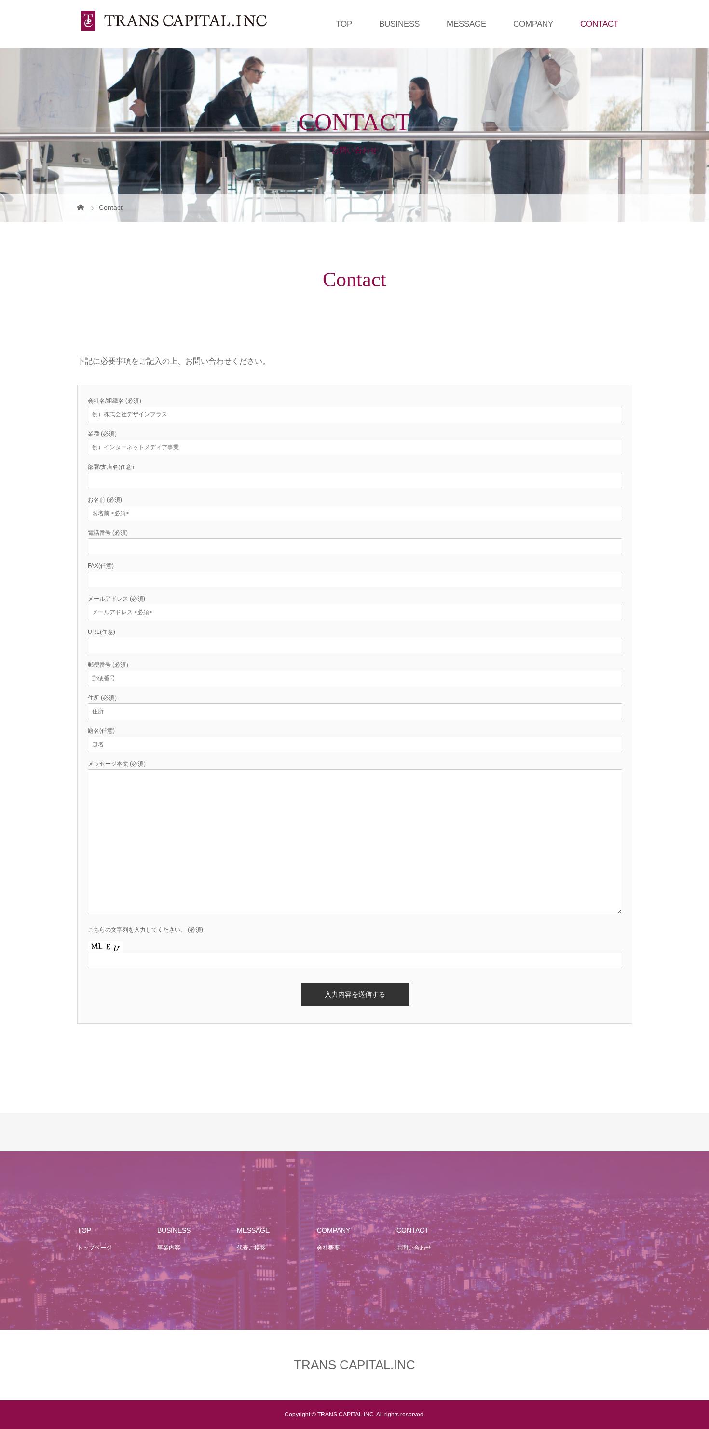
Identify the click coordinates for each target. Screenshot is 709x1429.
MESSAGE (466, 23)
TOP (344, 23)
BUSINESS (399, 23)
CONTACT (599, 23)
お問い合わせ (413, 1247)
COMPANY (533, 23)
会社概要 (328, 1247)
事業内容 (168, 1247)
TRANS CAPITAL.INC (354, 1365)
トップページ (94, 1247)
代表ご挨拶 (251, 1247)
